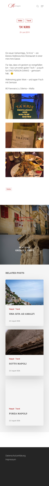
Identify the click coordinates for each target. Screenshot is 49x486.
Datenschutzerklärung (15, 455)
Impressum (10, 459)
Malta (20, 21)
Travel (28, 21)
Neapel (11, 309)
